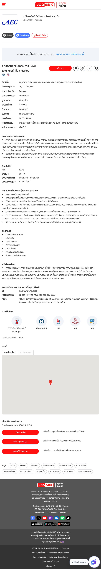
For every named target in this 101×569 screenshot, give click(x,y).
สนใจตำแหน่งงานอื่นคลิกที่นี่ (70, 54)
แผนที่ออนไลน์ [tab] (9, 352)
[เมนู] (4, 4)
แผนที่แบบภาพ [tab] (25, 352)
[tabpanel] (50, 384)
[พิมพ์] (82, 68)
